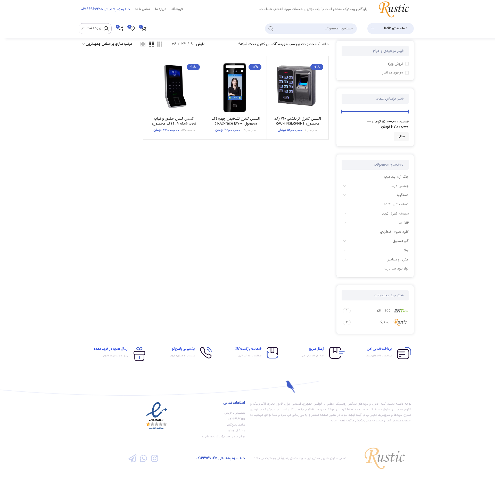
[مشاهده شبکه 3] (159, 44)
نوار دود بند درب (396, 268)
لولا (406, 250)
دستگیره (403, 195)
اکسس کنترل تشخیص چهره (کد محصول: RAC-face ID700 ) (236, 121)
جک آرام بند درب (396, 176)
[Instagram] (154, 458)
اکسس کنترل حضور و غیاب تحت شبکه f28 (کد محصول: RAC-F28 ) (174, 124)
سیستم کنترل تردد (395, 213)
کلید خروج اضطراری (394, 232)
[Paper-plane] (132, 458)
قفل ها (404, 222)
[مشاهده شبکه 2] (143, 44)
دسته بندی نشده (396, 204)
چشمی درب (400, 186)
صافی (401, 136)
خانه (325, 44)
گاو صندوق (401, 241)
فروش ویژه (395, 64)
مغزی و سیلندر (398, 259)
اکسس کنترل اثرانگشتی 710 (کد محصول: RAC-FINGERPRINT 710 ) (297, 124)
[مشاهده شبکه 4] (151, 44)
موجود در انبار (392, 72)
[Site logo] (396, 9)
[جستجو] (271, 28)
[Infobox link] (380, 353)
